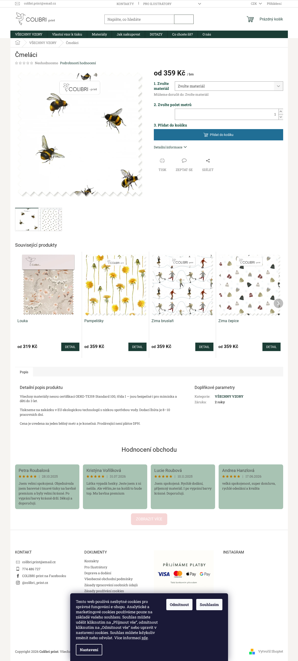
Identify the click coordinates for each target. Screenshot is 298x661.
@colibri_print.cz (35, 582)
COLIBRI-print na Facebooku (44, 576)
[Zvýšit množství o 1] (280, 111)
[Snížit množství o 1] (280, 117)
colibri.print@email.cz (39, 562)
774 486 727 (31, 569)
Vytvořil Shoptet (270, 651)
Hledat (184, 19)
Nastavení (89, 649)
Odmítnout (179, 604)
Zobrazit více (149, 519)
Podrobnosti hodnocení (78, 63)
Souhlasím (209, 604)
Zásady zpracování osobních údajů (111, 585)
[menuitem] (28, 34)
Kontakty (125, 4)
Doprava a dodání (97, 573)
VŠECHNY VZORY (229, 396)
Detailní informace (168, 147)
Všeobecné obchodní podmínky (108, 579)
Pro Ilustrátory (157, 4)
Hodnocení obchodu (149, 449)
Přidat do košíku (221, 135)
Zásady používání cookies (104, 591)
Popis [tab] (24, 372)
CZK (254, 3)
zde (145, 637)
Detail (70, 347)
